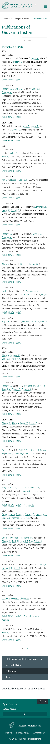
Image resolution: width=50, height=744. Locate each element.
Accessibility (39, 733)
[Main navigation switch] (45, 6)
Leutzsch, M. (30, 386)
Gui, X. (5, 450)
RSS (25, 714)
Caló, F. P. (41, 386)
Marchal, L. (18, 89)
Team (8, 677)
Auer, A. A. (16, 359)
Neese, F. (35, 126)
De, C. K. (23, 487)
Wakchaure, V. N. (33, 291)
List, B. (44, 294)
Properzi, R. (30, 514)
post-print (30, 505)
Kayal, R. (26, 126)
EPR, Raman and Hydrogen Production (24, 659)
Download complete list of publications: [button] (24, 688)
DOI (20, 79)
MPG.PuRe (9, 79)
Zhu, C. (16, 487)
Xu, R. (4, 291)
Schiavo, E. (15, 355)
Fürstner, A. (7, 92)
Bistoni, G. (17, 62)
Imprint (8, 733)
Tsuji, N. (15, 541)
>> (29, 648)
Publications (12, 671)
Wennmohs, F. (40, 207)
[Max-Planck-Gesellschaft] (13, 725)
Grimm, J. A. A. (8, 514)
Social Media (10, 708)
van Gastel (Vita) (13, 665)
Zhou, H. (20, 514)
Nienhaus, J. (17, 518)
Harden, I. (26, 321)
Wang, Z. (24, 423)
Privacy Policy (22, 733)
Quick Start (9, 704)
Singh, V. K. (7, 487)
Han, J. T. (24, 541)
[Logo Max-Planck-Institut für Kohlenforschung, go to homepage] (20, 5)
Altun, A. (35, 58)
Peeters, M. (7, 89)
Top (44, 701)
